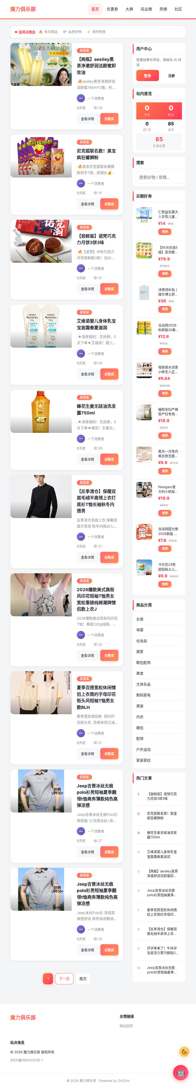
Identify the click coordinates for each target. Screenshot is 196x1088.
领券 (165, 232)
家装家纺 (143, 760)
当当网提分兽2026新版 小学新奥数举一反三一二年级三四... (168, 531)
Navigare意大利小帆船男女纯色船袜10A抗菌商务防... (168, 489)
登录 (147, 75)
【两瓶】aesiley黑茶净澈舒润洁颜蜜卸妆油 (96, 66)
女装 (139, 619)
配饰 (139, 738)
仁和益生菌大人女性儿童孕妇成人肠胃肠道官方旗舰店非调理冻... (168, 214)
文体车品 (143, 684)
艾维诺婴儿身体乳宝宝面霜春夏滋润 (162, 854)
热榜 (163, 9)
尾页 (83, 978)
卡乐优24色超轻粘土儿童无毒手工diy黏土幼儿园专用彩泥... (168, 566)
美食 (139, 673)
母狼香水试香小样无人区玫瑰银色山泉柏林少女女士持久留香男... (168, 369)
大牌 (129, 9)
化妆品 (141, 641)
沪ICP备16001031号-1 (26, 1060)
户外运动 (143, 749)
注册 (171, 75)
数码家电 (143, 695)
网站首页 (126, 1026)
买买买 (84, 50)
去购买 (109, 119)
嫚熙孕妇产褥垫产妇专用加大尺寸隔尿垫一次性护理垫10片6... (168, 411)
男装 (139, 706)
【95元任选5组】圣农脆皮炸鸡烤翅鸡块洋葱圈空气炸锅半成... (168, 249)
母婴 (139, 630)
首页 (95, 9)
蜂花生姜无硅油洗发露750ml (162, 834)
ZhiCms (124, 1081)
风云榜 (146, 9)
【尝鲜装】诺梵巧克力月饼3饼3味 (162, 796)
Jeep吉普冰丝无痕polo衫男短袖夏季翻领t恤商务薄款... (162, 892)
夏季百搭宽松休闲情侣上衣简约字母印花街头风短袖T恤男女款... (162, 912)
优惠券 (112, 9)
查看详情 (87, 119)
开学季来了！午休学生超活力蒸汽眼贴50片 (162, 950)
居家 (139, 651)
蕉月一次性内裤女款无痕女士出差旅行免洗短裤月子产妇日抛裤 (168, 453)
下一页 (64, 978)
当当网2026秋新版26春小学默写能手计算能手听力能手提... (168, 327)
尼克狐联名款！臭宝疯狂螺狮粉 (162, 815)
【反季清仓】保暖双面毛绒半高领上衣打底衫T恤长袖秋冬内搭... (162, 931)
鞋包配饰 (143, 662)
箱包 (139, 728)
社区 (178, 9)
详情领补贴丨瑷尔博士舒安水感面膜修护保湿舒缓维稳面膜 (168, 292)
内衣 (139, 717)
